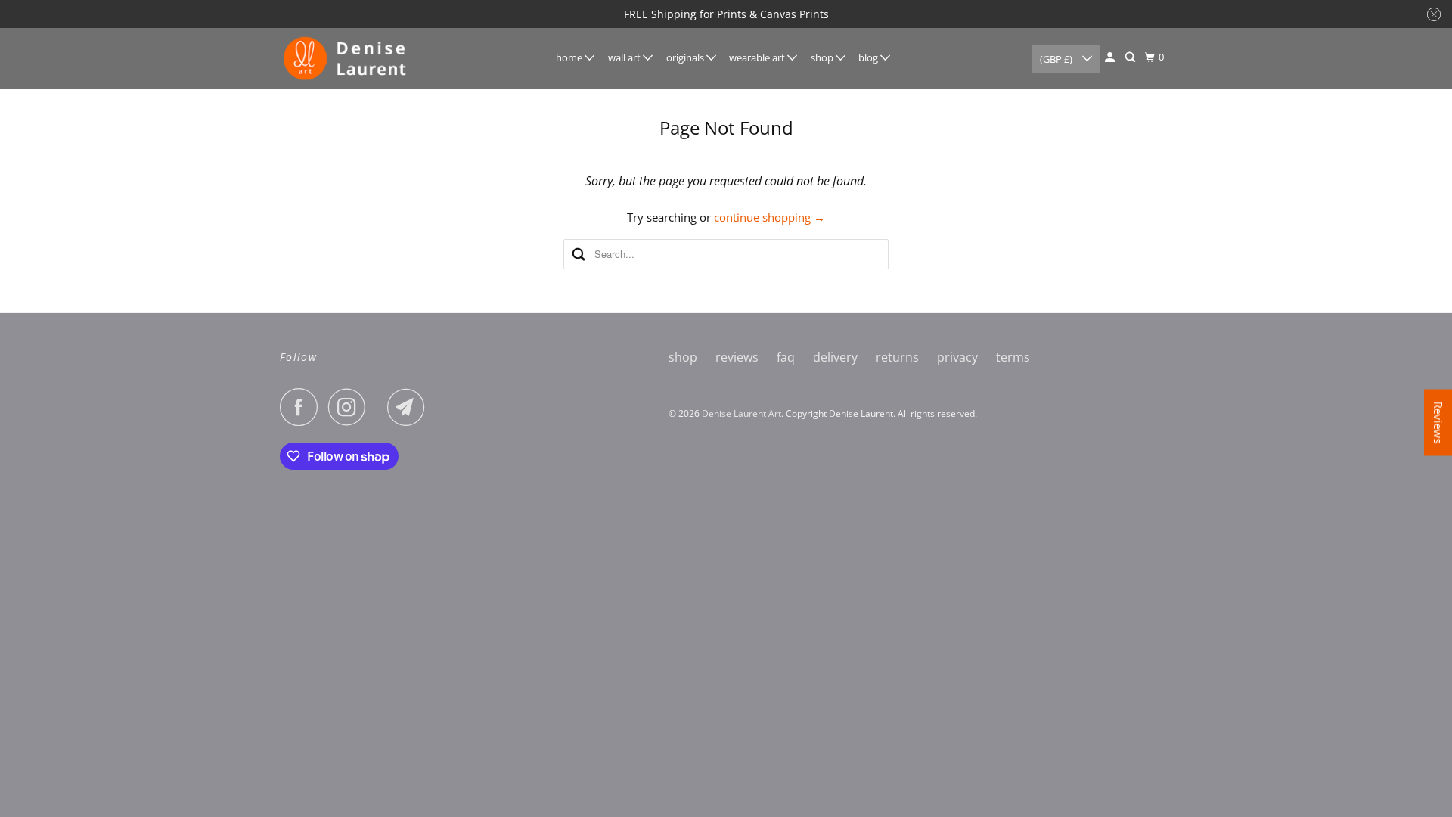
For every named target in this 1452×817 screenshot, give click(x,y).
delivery (835, 357)
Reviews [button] (1438, 423)
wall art (625, 57)
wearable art (758, 57)
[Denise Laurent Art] (348, 58)
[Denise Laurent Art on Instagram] (351, 407)
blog (869, 57)
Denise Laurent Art (741, 413)
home (570, 57)
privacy (957, 357)
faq (786, 357)
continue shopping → (769, 217)
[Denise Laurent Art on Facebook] (302, 407)
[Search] (1131, 57)
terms (1013, 357)
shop (823, 57)
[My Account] (1111, 57)
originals (686, 57)
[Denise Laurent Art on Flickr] (380, 407)
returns (897, 357)
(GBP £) (1057, 59)
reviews (737, 357)
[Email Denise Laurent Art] (410, 407)
